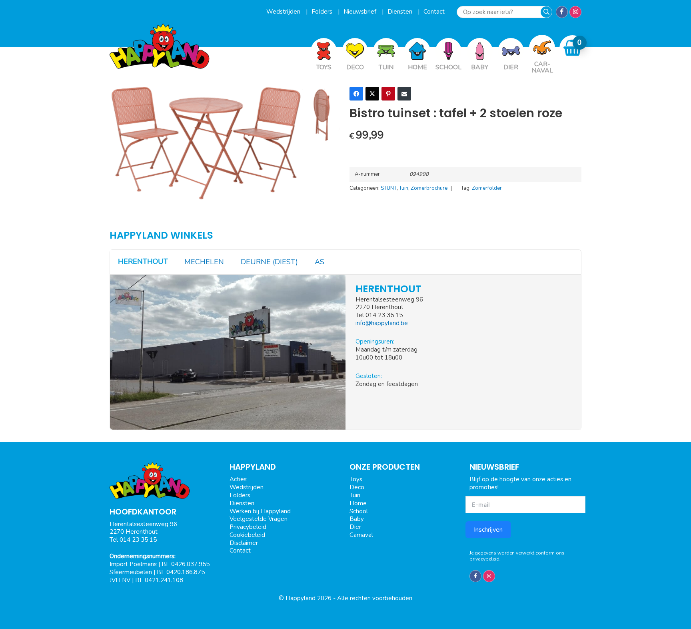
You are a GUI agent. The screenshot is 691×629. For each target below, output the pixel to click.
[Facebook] (356, 93)
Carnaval (361, 535)
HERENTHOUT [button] (143, 261)
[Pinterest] (388, 93)
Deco (356, 487)
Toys (355, 479)
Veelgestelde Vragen (259, 519)
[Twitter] (372, 93)
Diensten (400, 12)
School (358, 511)
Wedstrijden (284, 12)
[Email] (404, 93)
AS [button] (319, 262)
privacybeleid (484, 559)
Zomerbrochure (429, 188)
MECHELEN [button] (204, 262)
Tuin (403, 188)
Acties (238, 479)
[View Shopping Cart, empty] (572, 48)
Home (358, 503)
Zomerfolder (487, 188)
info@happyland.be (381, 323)
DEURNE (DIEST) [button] (269, 262)
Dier (355, 527)
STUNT (389, 188)
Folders (323, 12)
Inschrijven (488, 529)
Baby (356, 519)
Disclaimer (244, 543)
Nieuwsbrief (361, 12)
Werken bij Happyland (260, 511)
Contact (434, 12)
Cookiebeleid (247, 535)
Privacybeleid (248, 527)
